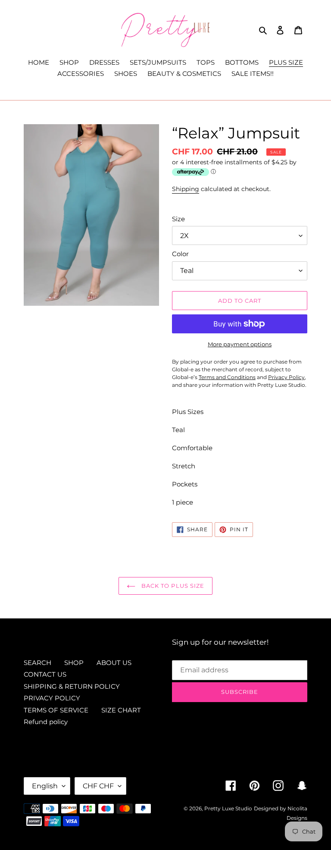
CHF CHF (98, 786)
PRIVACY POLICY (52, 698)
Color (180, 254)
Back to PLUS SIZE (172, 585)
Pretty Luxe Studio (228, 808)
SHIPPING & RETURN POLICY (72, 686)
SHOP (74, 663)
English (45, 786)
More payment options (240, 344)
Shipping (185, 189)
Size (178, 219)
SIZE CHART (121, 710)
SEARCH (37, 663)
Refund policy (46, 722)
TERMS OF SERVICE (56, 710)
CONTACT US (45, 674)
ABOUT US (114, 663)
